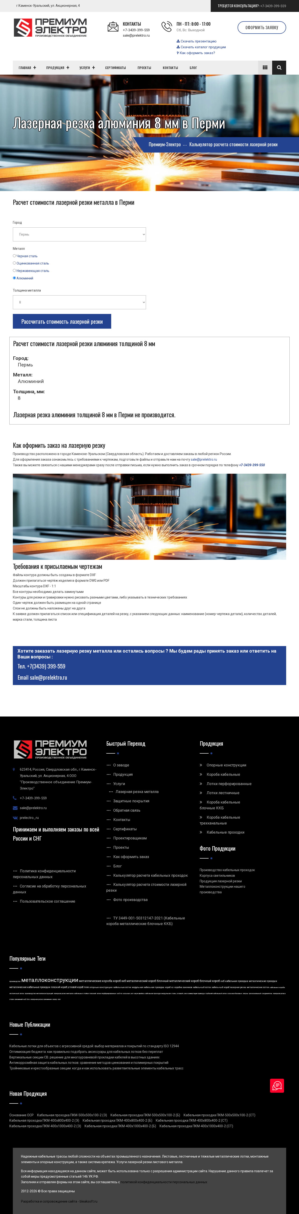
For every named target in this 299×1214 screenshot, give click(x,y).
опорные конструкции (101, 987)
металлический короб (141, 981)
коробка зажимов (183, 987)
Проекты (121, 847)
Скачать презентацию (198, 41)
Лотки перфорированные (229, 784)
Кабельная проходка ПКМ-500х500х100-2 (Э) (72, 1115)
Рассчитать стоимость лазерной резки (62, 321)
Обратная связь (126, 810)
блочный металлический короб (178, 981)
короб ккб (119, 981)
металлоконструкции (49, 980)
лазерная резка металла (63, 993)
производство (15, 981)
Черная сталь (27, 256)
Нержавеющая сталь (33, 271)
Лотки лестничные (223, 793)
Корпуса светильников (217, 875)
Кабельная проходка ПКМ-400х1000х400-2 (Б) (120, 1126)
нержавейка (139, 993)
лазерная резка (238, 987)
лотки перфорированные (106, 993)
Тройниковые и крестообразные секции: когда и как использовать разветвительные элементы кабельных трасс (96, 1068)
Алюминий (25, 278)
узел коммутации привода (194, 993)
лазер (54, 999)
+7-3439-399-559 (273, 6)
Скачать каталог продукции (203, 47)
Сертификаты (125, 829)
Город (17, 222)
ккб (222, 981)
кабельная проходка (236, 981)
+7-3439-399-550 (252, 465)
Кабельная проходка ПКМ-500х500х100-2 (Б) (145, 1115)
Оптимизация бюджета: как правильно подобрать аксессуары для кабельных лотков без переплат (86, 1052)
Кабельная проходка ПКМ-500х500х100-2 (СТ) (219, 1115)
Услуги (119, 784)
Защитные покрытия (131, 801)
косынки (126, 993)
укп (132, 993)
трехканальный (255, 993)
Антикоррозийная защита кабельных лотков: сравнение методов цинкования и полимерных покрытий (88, 1062)
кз (172, 987)
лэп (59, 999)
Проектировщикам (130, 838)
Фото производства (130, 899)
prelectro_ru (29, 818)
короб (168, 987)
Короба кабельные (223, 774)
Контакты (121, 819)
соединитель (267, 993)
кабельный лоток (202, 987)
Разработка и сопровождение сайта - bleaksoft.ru (59, 1201)
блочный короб (209, 981)
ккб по (119, 993)
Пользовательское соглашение (47, 901)
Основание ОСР (21, 1115)
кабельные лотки (122, 987)
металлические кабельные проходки (29, 987)
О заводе (121, 765)
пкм (86, 987)
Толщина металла (27, 290)
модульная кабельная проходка (148, 987)
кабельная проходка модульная (158, 993)
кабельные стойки (81, 993)
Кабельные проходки (225, 832)
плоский (92, 993)
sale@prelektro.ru (136, 35)
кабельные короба (277, 987)
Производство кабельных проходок (227, 870)
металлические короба (95, 981)
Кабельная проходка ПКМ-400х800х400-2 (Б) (117, 1120)
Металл (19, 248)
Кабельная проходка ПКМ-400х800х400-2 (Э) (44, 1120)
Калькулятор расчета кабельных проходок (150, 875)
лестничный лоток (16, 993)
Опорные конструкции (226, 765)
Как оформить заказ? (197, 53)
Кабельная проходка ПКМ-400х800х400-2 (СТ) (192, 1120)
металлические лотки (258, 987)
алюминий (18, 999)
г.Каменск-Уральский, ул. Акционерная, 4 (48, 5)
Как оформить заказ (131, 857)
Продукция (123, 774)
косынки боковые (235, 993)
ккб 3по (26, 999)
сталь (173, 993)
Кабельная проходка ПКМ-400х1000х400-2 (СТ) (196, 1126)
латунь (245, 993)
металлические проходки (263, 981)
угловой (180, 993)
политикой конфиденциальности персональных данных (164, 1182)
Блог (117, 866)
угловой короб (75, 987)
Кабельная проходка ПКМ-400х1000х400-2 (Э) (45, 1126)
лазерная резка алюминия (41, 999)
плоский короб (59, 987)
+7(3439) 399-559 (46, 666)
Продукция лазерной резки (221, 881)
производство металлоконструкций (39, 993)
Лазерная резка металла (137, 792)
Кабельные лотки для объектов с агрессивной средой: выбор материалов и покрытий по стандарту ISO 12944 (94, 1046)
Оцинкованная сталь (33, 263)
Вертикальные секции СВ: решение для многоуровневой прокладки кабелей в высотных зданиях (84, 1057)
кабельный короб (220, 987)
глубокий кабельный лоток (216, 993)
